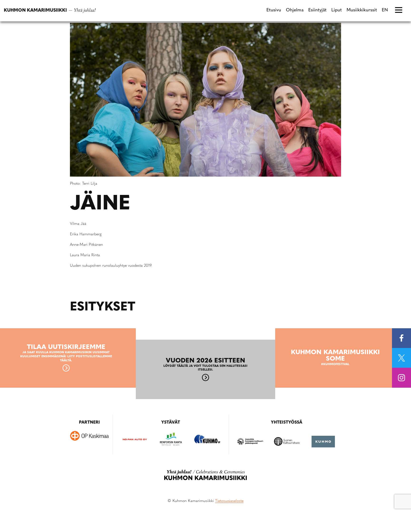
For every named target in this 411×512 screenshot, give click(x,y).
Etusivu (273, 10)
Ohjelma (294, 10)
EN (385, 10)
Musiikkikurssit (362, 10)
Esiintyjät (317, 10)
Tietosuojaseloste (229, 501)
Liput (336, 10)
